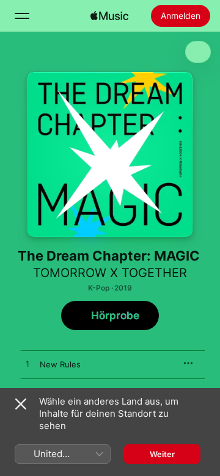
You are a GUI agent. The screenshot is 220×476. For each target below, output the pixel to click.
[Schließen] (20, 403)
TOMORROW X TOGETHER (110, 272)
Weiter (162, 454)
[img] (109, 15)
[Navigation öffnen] (22, 15)
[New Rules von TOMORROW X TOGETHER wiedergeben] (27, 364)
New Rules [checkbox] (60, 364)
